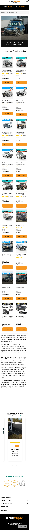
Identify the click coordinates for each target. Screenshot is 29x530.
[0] (27, 2)
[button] (5, 73)
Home (3, 12)
